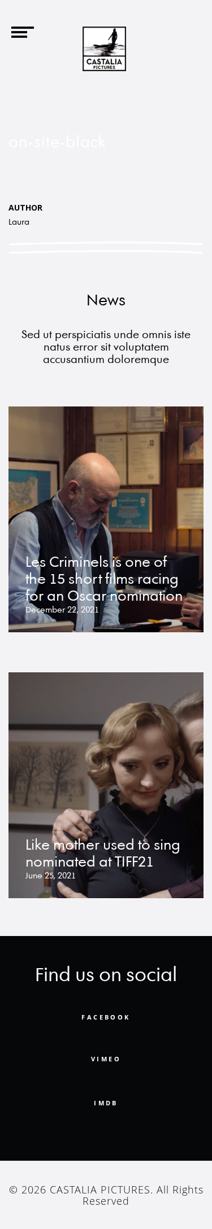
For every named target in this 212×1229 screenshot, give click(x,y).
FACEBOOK (105, 1017)
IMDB (106, 1103)
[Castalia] (104, 49)
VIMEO (106, 1059)
